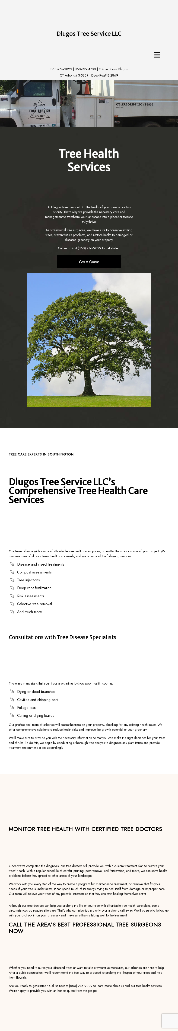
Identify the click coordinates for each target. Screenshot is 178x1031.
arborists (48, 724)
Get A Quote (89, 261)
